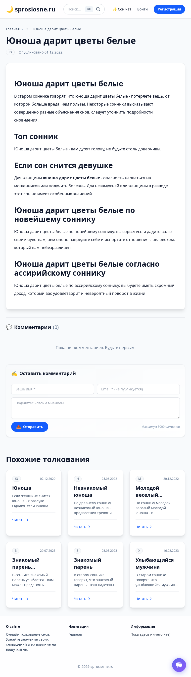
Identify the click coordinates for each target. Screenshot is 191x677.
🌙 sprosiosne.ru (30, 9)
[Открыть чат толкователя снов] (179, 665)
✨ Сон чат (122, 9)
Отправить (29, 427)
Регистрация (169, 9)
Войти (142, 9)
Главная (13, 29)
